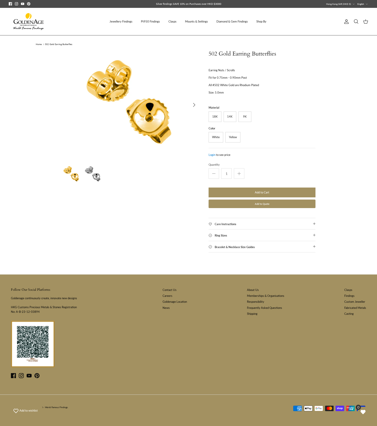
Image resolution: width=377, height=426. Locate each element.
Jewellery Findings (121, 21)
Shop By (261, 21)
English (360, 4)
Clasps (172, 21)
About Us (253, 290)
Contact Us (170, 290)
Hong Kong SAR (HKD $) (338, 4)
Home (39, 44)
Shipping (252, 313)
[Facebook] (10, 3)
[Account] (345, 21)
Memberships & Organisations (265, 295)
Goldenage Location (175, 301)
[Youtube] (22, 3)
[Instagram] (16, 3)
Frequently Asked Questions (264, 308)
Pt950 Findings (150, 21)
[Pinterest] (28, 3)
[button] (25, 410)
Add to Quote (262, 203)
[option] (130, 105)
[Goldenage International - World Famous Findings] (28, 21)
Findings (349, 295)
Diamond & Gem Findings (232, 21)
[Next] (194, 105)
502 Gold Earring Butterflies (58, 44)
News (166, 308)
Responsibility (255, 301)
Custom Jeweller (354, 301)
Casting (349, 313)
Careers (167, 295)
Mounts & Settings (196, 21)
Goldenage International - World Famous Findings (43, 407)
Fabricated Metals (355, 308)
